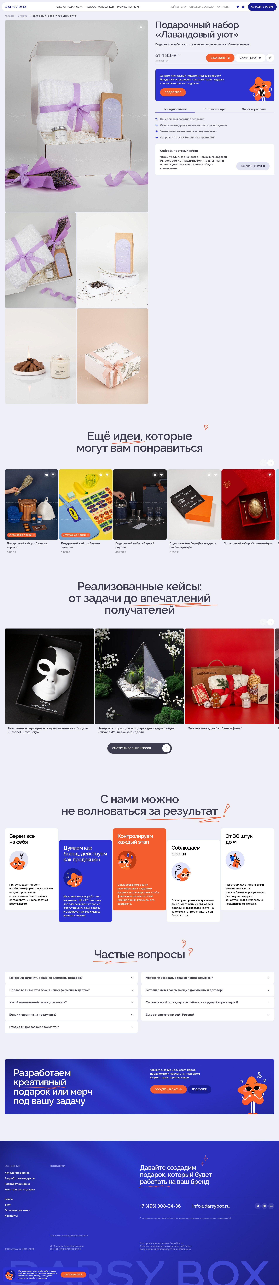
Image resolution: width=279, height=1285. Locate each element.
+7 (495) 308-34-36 (160, 1206)
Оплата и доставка (201, 6)
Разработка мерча (17, 1183)
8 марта (22, 15)
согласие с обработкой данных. (32, 1278)
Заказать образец (253, 166)
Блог (184, 6)
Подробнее (173, 92)
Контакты (223, 6)
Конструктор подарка (20, 1189)
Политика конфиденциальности (69, 1235)
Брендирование (175, 109)
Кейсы (174, 6)
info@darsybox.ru (210, 1206)
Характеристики (254, 109)
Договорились (73, 1274)
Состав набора (214, 109)
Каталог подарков (17, 1172)
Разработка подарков (20, 1178)
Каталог (9, 15)
